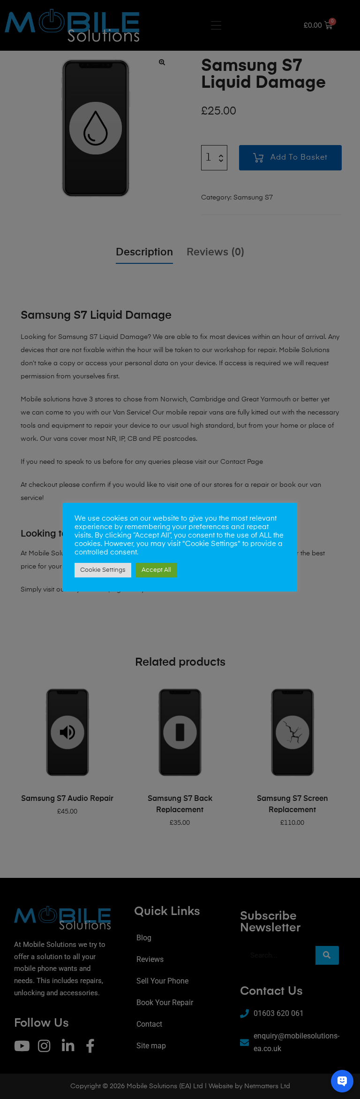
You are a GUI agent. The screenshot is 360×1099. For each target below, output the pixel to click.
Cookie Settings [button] (103, 570)
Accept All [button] (156, 570)
